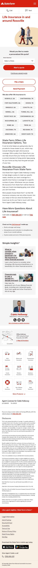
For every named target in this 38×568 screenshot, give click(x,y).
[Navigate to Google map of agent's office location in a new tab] (23, 320)
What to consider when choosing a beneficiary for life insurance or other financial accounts (14, 254)
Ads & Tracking (6, 520)
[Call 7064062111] (15, 320)
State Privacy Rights (8, 534)
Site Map (4, 537)
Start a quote (19, 67)
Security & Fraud (7, 523)
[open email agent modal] (19, 320)
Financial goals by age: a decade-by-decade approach (11, 277)
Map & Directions (23, 340)
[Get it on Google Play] (22, 547)
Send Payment (19, 89)
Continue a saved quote (19, 73)
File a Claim (19, 82)
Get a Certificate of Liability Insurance (19, 323)
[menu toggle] (34, 3)
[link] (9, 3)
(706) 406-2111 (17, 215)
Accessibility (6, 525)
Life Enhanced (16, 224)
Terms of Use (6, 528)
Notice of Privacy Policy (9, 531)
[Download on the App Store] (8, 547)
